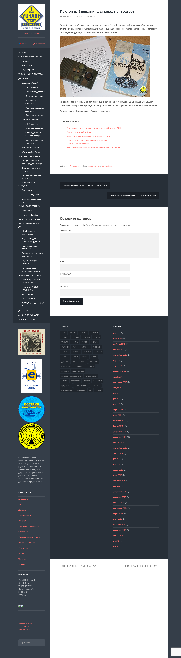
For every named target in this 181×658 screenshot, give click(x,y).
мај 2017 (116, 404)
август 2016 (118, 454)
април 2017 (118, 410)
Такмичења (23, 559)
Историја (22, 521)
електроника (66, 366)
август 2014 (118, 535)
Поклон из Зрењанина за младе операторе (97, 11)
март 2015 (117, 519)
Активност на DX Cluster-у (33, 102)
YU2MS (94, 342)
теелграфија (106, 166)
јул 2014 (116, 541)
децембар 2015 (119, 492)
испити (91, 366)
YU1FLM (86, 337)
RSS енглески (24, 630)
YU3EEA (85, 347)
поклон (97, 166)
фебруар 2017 (119, 421)
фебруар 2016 (119, 481)
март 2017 (117, 415)
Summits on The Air (30, 147)
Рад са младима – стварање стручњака (31, 240)
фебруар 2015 (119, 525)
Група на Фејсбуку (30, 194)
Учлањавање (28, 65)
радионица (95, 385)
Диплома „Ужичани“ (31, 119)
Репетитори (23, 548)
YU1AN (76, 337)
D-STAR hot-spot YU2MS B (33, 304)
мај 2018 (116, 361)
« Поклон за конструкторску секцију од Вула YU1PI (85, 185)
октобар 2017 (118, 377)
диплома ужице (79, 361)
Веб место (66, 287)
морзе (90, 166)
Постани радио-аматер (31, 156)
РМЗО (21, 554)
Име (63, 261)
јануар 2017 (118, 426)
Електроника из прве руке (31, 200)
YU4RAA (98, 352)
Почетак (23, 52)
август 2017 (118, 388)
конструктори (78, 371)
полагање (97, 381)
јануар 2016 (118, 486)
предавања (66, 385)
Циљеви (26, 61)
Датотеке (23, 310)
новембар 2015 (119, 497)
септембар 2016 (120, 448)
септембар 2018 (120, 355)
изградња (80, 366)
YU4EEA (65, 352)
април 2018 (118, 366)
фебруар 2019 (119, 344)
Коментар (66, 230)
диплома (65, 361)
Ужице (75, 357)
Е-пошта (65, 274)
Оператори (23, 532)
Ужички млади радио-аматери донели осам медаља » (133, 195)
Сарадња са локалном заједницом (32, 254)
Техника (21, 565)
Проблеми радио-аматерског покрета (31, 269)
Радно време (28, 70)
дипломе (93, 361)
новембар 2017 (119, 371)
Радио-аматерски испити (29, 537)
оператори (75, 381)
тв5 (90, 390)
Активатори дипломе (35, 92)
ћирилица (28, 34)
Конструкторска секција (27, 184)
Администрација (25, 623)
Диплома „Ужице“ (30, 83)
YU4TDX (65, 357)
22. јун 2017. (65, 16)
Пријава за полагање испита (31, 176)
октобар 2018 (118, 350)
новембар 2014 (119, 530)
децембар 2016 (119, 432)
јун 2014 (116, 546)
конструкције (90, 376)
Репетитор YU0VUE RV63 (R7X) (31, 281)
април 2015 (118, 514)
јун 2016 (116, 459)
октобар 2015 (118, 503)
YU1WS (64, 342)
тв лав (98, 390)
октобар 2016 (118, 442)
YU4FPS (76, 352)
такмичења (80, 390)
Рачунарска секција (29, 206)
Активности (27, 190)
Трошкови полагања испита (31, 169)
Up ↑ (156, 566)
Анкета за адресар (28, 315)
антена (84, 357)
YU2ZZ (75, 347)
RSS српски (23, 626)
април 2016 (118, 470)
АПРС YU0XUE (29, 294)
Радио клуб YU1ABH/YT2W (81, 566)
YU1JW (96, 337)
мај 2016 (116, 464)
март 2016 (117, 475)
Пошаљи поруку (27, 319)
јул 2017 (116, 393)
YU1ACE (65, 337)
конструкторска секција (71, 376)
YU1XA (75, 342)
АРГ (20, 505)
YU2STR (65, 347)
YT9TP (77, 16)
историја (65, 371)
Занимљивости (24, 515)
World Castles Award (31, 152)
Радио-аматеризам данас (28, 225)
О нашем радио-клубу (30, 56)
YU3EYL (96, 347)
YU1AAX (83, 333)
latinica (36, 34)
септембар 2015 (120, 508)
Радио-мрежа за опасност (29, 247)
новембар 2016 (119, 437)
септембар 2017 (120, 382)
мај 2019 (116, 333)
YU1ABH (94, 333)
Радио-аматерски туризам (30, 262)
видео (93, 357)
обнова (64, 381)
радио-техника (81, 385)
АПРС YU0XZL (28, 299)
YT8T (63, 333)
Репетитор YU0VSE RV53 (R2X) (31, 288)
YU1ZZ (84, 342)
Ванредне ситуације (29, 219)
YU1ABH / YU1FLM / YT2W (30, 74)
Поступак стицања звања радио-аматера (32, 162)
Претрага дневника (34, 96)
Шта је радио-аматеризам (28, 232)
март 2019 (117, 339)
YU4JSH (87, 352)
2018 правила (31, 87)
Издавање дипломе (34, 115)
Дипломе (23, 78)
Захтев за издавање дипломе (34, 109)
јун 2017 (116, 399)
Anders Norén (142, 566)
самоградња (66, 390)
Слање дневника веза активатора (33, 134)
